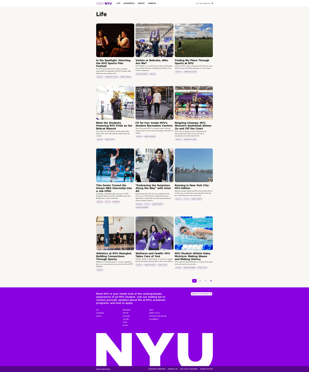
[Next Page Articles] (211, 280)
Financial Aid (173, 369)
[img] (115, 40)
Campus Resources (150, 136)
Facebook (126, 316)
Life (118, 3)
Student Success (206, 369)
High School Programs (189, 369)
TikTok (125, 322)
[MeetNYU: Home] (104, 3)
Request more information (200, 294)
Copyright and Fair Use (158, 316)
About (151, 310)
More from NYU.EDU (103, 369)
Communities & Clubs (111, 77)
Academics (129, 3)
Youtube (126, 319)
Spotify (125, 325)
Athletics (100, 77)
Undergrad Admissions (156, 369)
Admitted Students (141, 74)
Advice (141, 3)
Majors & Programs (142, 207)
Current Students (125, 77)
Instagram (126, 310)
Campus (152, 3)
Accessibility (154, 319)
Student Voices (109, 139)
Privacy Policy (154, 313)
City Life (107, 202)
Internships (116, 202)
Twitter (125, 313)
